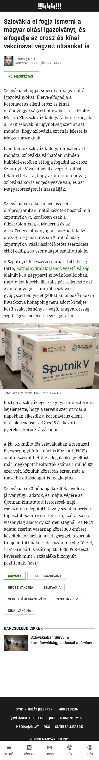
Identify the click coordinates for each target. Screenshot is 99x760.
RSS (47, 727)
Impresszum (68, 709)
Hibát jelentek (40, 709)
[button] (14, 576)
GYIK (19, 709)
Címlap (29, 754)
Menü (9, 754)
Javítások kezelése (27, 718)
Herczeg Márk (25, 59)
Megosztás (23, 76)
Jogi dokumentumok (66, 718)
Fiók (90, 754)
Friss (49, 754)
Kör (70, 754)
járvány (22, 63)
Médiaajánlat (27, 727)
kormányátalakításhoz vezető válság (52, 268)
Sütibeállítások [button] (69, 727)
